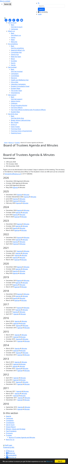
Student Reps (15, 112)
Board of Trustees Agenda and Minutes (22, 437)
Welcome (14, 42)
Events (13, 37)
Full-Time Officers (17, 108)
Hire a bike (14, 82)
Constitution (10, 423)
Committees (15, 76)
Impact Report (11, 427)
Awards (8, 416)
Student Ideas (15, 88)
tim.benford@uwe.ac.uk (13, 174)
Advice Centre (15, 101)
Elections (14, 78)
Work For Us (10, 440)
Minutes (26, 195)
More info (49, 461)
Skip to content (5, 1)
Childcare (14, 103)
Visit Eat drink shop (17, 118)
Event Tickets (15, 127)
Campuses (14, 29)
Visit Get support (16, 99)
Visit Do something (17, 48)
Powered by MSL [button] (8, 447)
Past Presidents (11, 431)
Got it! (60, 461)
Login (40, 14)
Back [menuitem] (12, 25)
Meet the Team (16, 57)
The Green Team (16, 91)
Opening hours (16, 133)
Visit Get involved (16, 71)
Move (13, 59)
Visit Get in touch (16, 27)
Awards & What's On (18, 50)
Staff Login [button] (8, 445)
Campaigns (15, 74)
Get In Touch (10, 425)
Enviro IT (14, 125)
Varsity (13, 65)
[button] (10, 451)
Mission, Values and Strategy (15, 429)
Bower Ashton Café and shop (20, 120)
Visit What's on (16, 35)
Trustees (17, 142)
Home (6, 142)
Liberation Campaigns (18, 84)
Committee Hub (16, 52)
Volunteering (15, 93)
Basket (6, 4)
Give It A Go (15, 54)
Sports (13, 63)
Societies (14, 61)
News (13, 40)
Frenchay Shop (16, 129)
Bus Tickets (15, 122)
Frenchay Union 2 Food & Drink (21, 131)
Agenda (15, 187)
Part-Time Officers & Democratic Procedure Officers (28, 110)
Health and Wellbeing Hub (20, 80)
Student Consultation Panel (20, 86)
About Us (11, 142)
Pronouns (9, 433)
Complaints (10, 420)
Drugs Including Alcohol (19, 105)
